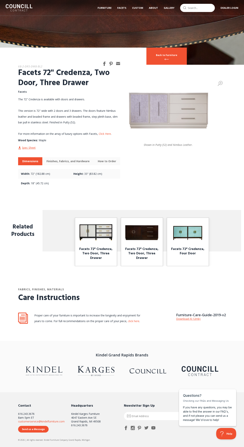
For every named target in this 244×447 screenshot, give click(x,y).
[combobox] (197, 8)
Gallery (169, 8)
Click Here (105, 134)
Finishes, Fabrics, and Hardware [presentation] (68, 161)
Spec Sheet (29, 147)
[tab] (30, 161)
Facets (121, 8)
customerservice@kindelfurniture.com (41, 421)
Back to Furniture (166, 55)
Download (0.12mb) (188, 319)
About (153, 8)
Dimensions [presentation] (30, 161)
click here (133, 321)
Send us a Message (33, 429)
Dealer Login (229, 8)
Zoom (220, 83)
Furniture (105, 8)
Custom (137, 8)
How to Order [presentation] (107, 161)
